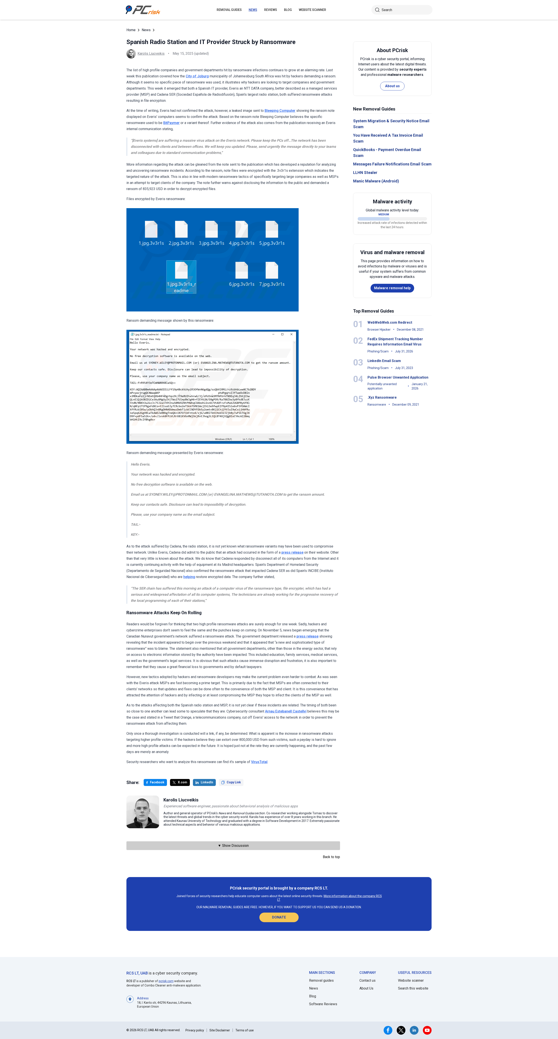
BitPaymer (171, 123)
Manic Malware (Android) (376, 181)
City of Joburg (197, 76)
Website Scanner (312, 10)
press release (292, 552)
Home (131, 30)
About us (392, 86)
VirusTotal (259, 762)
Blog (288, 10)
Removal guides (229, 10)
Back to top (331, 857)
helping (189, 577)
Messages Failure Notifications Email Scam (392, 164)
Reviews (270, 10)
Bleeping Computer (280, 111)
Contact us (367, 980)
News (253, 10)
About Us (366, 988)
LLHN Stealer (365, 172)
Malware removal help (392, 288)
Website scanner (411, 980)
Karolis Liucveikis (151, 53)
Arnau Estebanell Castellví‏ (285, 711)
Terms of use (244, 1030)
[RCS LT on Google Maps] (130, 1002)
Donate (279, 917)
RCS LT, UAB (137, 973)
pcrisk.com (166, 981)
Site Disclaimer (219, 1030)
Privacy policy (194, 1030)
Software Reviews (323, 1004)
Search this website (413, 988)
